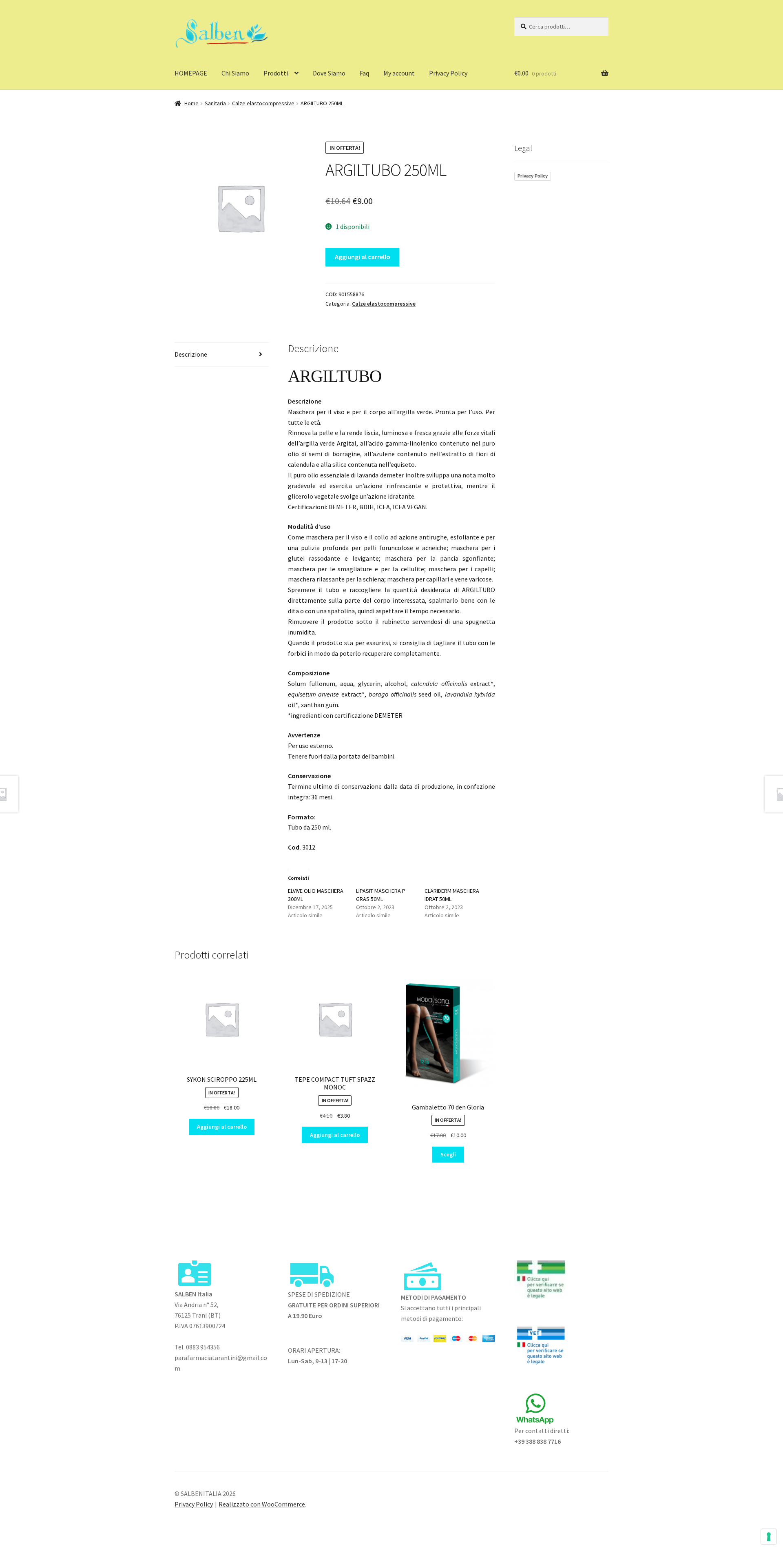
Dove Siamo (329, 73)
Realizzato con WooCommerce (262, 1504)
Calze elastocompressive (263, 103)
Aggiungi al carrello (362, 257)
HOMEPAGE (191, 73)
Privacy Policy (448, 73)
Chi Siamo (235, 73)
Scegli (448, 1154)
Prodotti (275, 73)
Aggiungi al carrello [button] (222, 1126)
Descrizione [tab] (191, 354)
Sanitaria (215, 103)
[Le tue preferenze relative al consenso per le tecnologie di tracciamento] (768, 1536)
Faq (364, 73)
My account (399, 73)
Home (191, 103)
